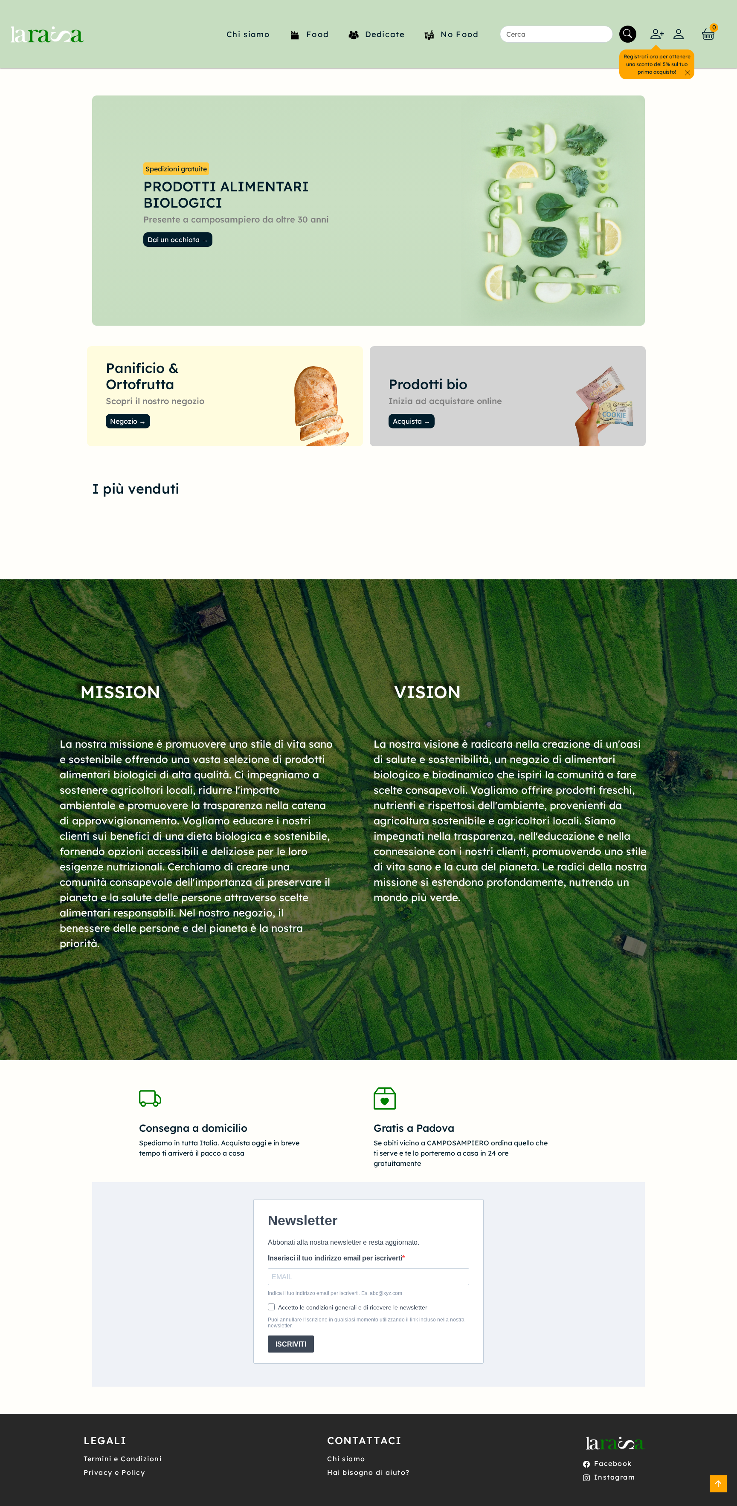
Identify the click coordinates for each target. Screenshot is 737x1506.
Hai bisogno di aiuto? (368, 1472)
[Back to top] (718, 1483)
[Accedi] (678, 34)
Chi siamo (346, 1458)
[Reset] (601, 34)
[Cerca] (627, 34)
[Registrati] (657, 34)
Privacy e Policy (114, 1472)
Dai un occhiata (178, 239)
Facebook (613, 1463)
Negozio (128, 421)
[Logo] (45, 34)
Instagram (614, 1477)
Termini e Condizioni (123, 1458)
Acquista (411, 421)
